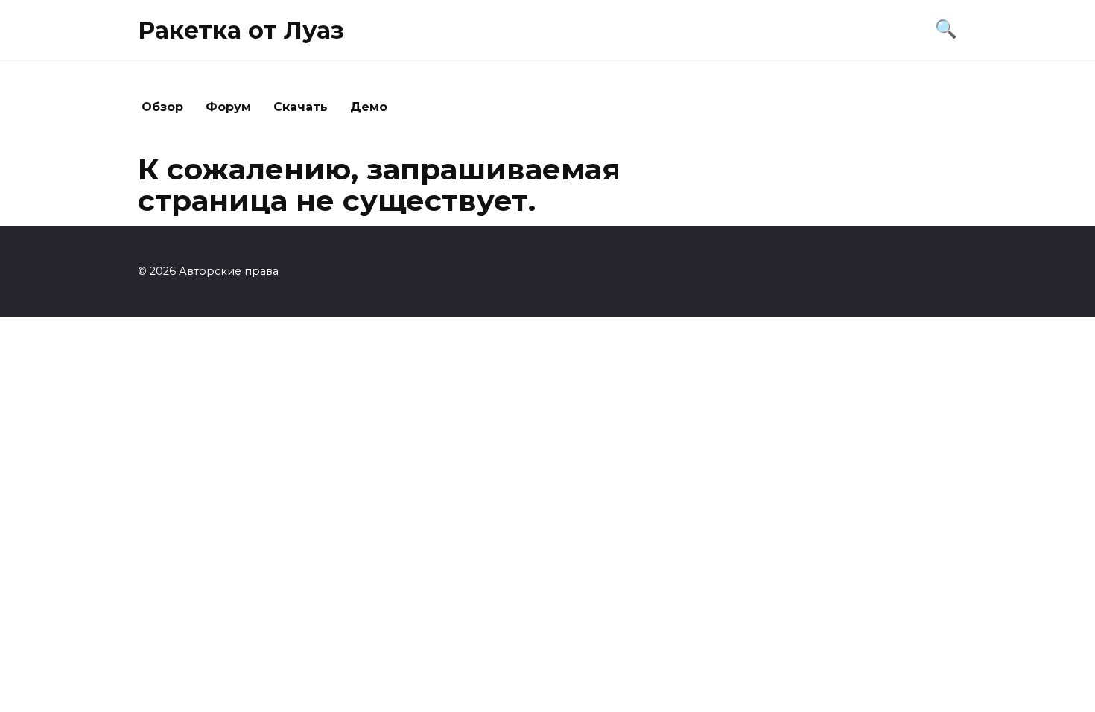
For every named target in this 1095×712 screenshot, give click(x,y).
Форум (228, 107)
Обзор (162, 107)
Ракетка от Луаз (241, 30)
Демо (368, 107)
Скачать (300, 107)
